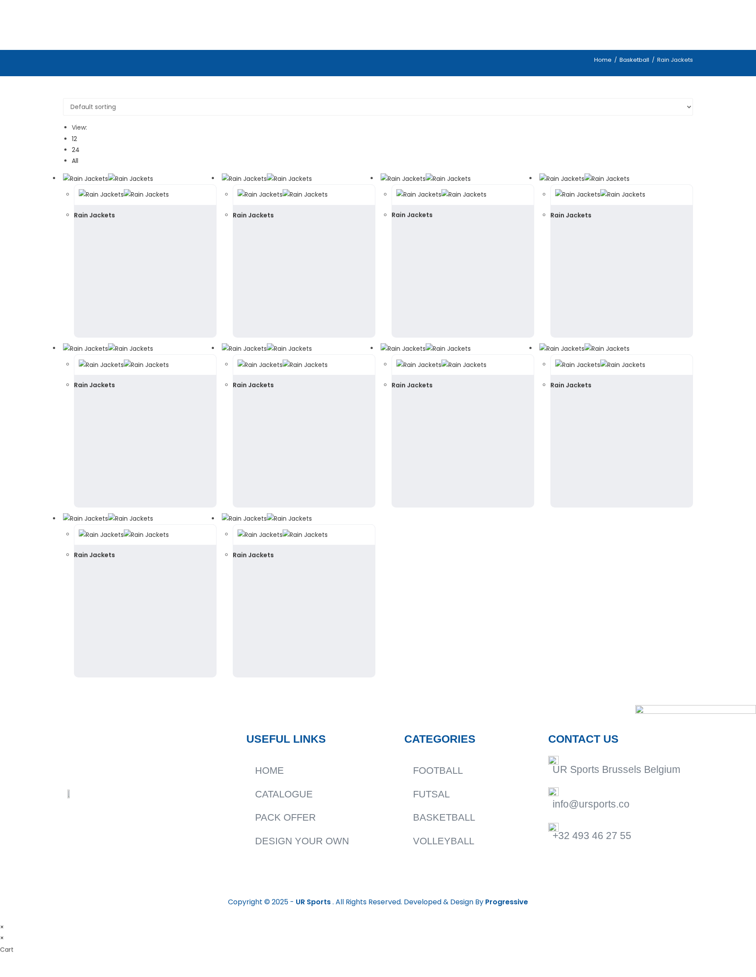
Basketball (634, 60)
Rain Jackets (94, 215)
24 (76, 149)
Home (603, 60)
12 (74, 138)
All (75, 160)
